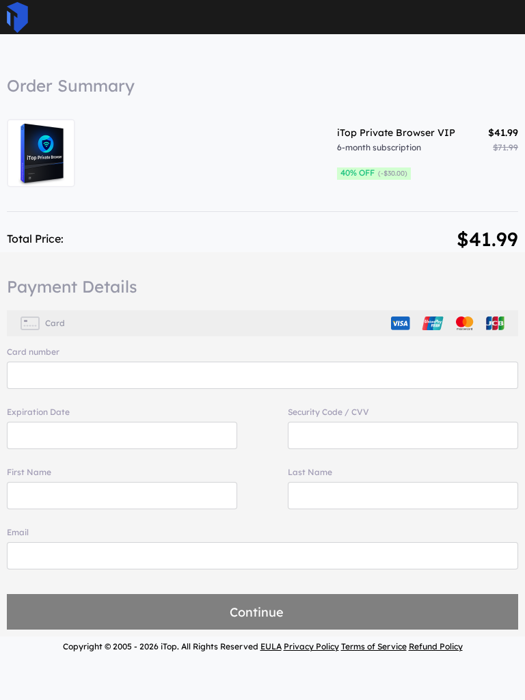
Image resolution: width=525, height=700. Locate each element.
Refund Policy (436, 646)
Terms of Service (374, 646)
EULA (271, 646)
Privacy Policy (311, 646)
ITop (17, 17)
